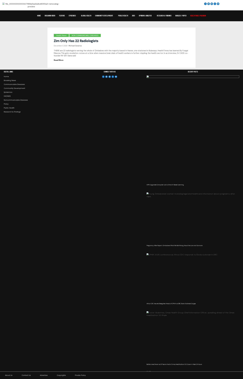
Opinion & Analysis (145, 16)
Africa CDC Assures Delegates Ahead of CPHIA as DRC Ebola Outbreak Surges (171, 304)
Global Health (86, 16)
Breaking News (50, 16)
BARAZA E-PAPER (180, 16)
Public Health (123, 16)
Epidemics (72, 16)
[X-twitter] (103, 76)
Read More (58, 60)
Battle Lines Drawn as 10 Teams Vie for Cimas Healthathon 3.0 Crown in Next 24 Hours (174, 364)
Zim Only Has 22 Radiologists (76, 41)
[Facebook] (106, 76)
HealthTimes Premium (198, 16)
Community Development (104, 16)
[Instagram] (215, 4)
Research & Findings (164, 16)
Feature (62, 16)
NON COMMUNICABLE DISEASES (85, 35)
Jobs (133, 16)
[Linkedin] (211, 4)
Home (39, 16)
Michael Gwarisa (75, 46)
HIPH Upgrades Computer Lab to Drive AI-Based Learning (165, 185)
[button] (72, 16)
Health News (61, 35)
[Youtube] (116, 76)
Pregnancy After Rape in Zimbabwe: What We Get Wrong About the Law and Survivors (174, 246)
